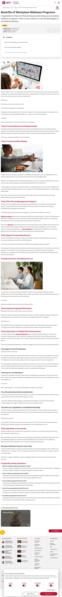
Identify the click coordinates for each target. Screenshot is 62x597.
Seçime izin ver (30, 593)
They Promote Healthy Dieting (12, 47)
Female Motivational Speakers (37, 560)
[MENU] (59, 3)
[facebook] (49, 30)
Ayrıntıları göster (51, 590)
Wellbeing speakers (6, 216)
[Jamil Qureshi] (3, 547)
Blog (12, 7)
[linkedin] (55, 30)
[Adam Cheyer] (3, 563)
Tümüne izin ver (48, 593)
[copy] (58, 30)
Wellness (16, 7)
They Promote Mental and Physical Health (16, 42)
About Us (52, 540)
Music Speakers (38, 550)
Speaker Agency (6, 7)
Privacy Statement (54, 557)
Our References (53, 549)
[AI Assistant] (57, 7)
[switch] (24, 585)
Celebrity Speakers (39, 556)
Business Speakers (39, 548)
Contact (52, 551)
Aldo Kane (10, 224)
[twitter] (52, 30)
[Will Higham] (3, 558)
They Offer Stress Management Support (15, 52)
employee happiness (22, 334)
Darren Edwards (27, 229)
